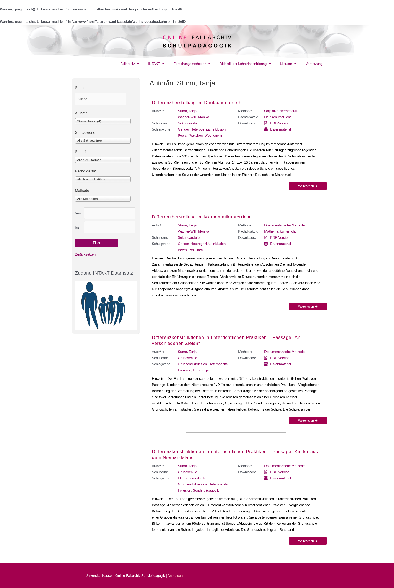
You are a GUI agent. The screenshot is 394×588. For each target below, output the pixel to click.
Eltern (182, 478)
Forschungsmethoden (190, 64)
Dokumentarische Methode (284, 225)
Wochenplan (214, 135)
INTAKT (154, 64)
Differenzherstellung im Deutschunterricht (197, 102)
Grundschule (187, 358)
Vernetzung (314, 64)
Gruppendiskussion (192, 364)
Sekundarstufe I (189, 123)
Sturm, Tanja (187, 111)
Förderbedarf (197, 478)
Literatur (286, 64)
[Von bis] (109, 213)
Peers (182, 135)
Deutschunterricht (277, 117)
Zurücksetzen (85, 254)
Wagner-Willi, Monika (193, 117)
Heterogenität (200, 129)
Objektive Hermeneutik (281, 111)
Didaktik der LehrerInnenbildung (243, 64)
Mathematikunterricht (280, 231)
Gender (183, 129)
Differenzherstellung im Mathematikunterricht (201, 216)
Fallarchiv (127, 64)
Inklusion (219, 129)
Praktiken (196, 135)
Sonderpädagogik (206, 490)
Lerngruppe (201, 370)
